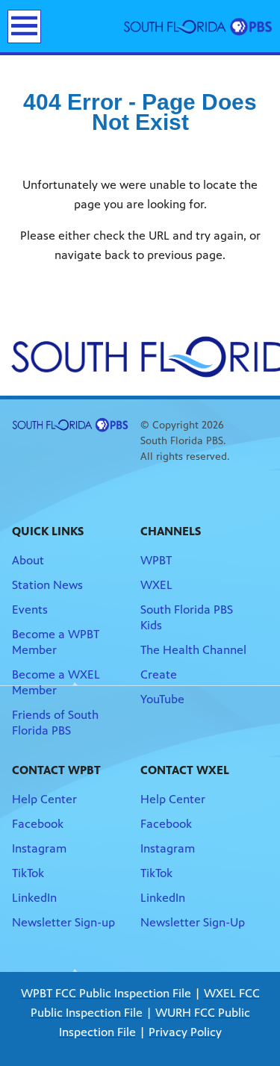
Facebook (37, 824)
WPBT (156, 560)
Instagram (39, 848)
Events (30, 609)
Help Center (44, 799)
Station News (47, 585)
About (28, 560)
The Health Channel (193, 650)
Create (158, 674)
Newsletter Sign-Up (192, 922)
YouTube (162, 699)
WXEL (156, 585)
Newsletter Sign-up (63, 922)
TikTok (28, 873)
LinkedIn (34, 898)
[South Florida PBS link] (198, 26)
